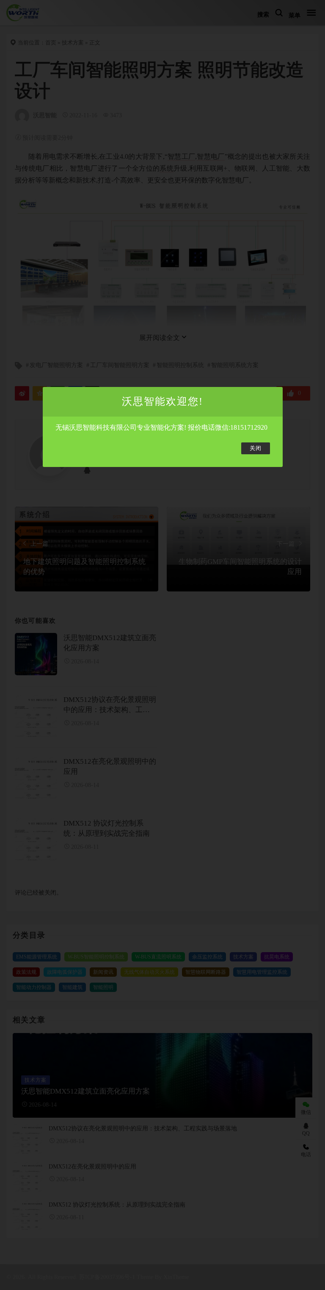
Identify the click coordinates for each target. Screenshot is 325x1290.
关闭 (256, 448)
